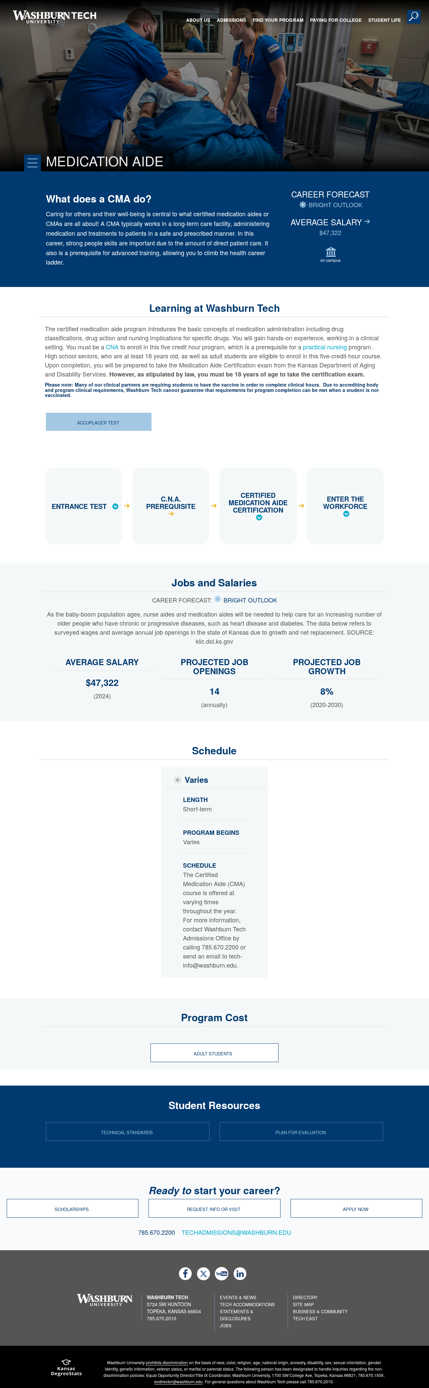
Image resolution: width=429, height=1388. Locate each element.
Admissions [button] (231, 20)
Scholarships (72, 1209)
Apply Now (355, 1209)
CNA (112, 346)
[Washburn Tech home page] (54, 16)
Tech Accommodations (247, 1304)
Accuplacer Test (98, 422)
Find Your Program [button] (278, 20)
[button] (414, 17)
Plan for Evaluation (300, 1132)
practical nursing (325, 346)
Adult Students (214, 1053)
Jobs (226, 1325)
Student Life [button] (384, 20)
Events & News (238, 1297)
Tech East (305, 1318)
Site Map (303, 1304)
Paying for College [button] (336, 20)
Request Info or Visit (213, 1209)
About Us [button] (198, 20)
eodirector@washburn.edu (178, 1381)
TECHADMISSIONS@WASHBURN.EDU (236, 1232)
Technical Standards (127, 1132)
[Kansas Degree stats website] (66, 1370)
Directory (305, 1297)
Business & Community (320, 1311)
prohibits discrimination (167, 1362)
